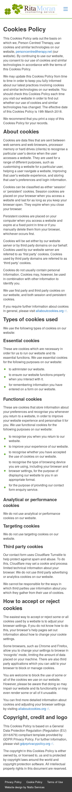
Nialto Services (36, 787)
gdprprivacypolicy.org (36, 743)
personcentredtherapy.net (34, 51)
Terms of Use (55, 782)
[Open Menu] (65, 9)
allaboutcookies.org (51, 310)
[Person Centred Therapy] (30, 9)
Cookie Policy (34, 782)
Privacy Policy (13, 782)
